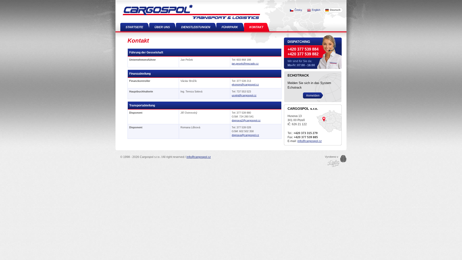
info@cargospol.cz (309, 141)
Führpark (230, 27)
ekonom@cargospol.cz (245, 84)
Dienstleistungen (195, 27)
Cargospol (121, 1)
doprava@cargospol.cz (245, 135)
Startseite (134, 27)
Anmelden (313, 95)
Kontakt (256, 27)
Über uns (162, 27)
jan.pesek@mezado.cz (245, 63)
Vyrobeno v (331, 156)
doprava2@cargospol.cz (246, 120)
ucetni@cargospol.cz (244, 95)
